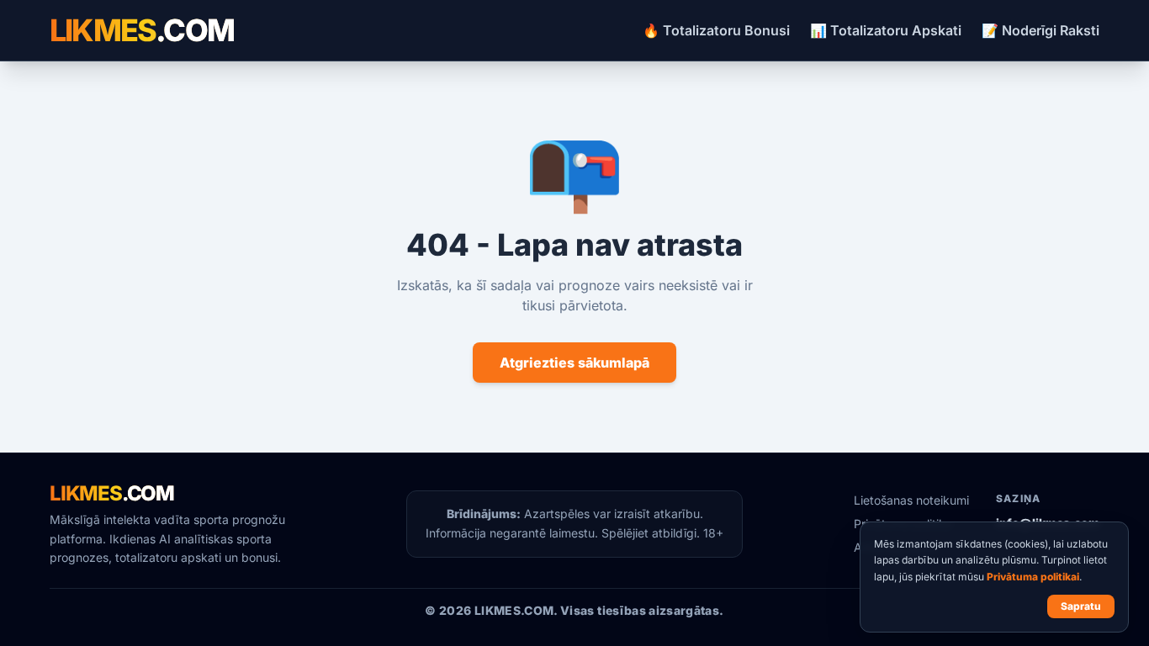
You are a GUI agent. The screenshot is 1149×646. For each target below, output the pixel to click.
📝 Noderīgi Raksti (1040, 30)
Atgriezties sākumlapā (574, 362)
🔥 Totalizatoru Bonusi (716, 30)
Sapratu (1081, 606)
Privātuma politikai (1033, 576)
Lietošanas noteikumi (911, 500)
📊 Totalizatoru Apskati (885, 30)
